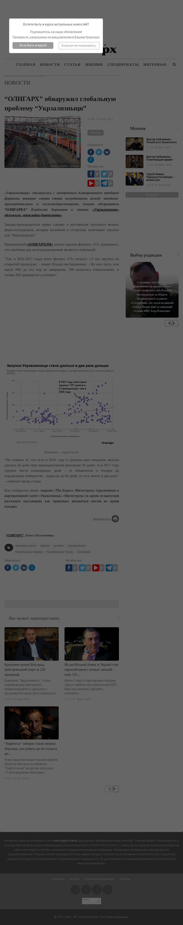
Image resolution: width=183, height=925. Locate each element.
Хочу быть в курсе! (33, 45)
